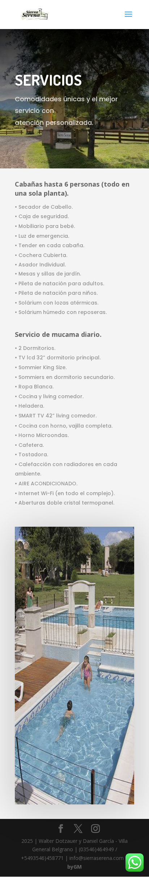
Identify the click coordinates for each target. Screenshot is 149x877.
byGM (74, 866)
